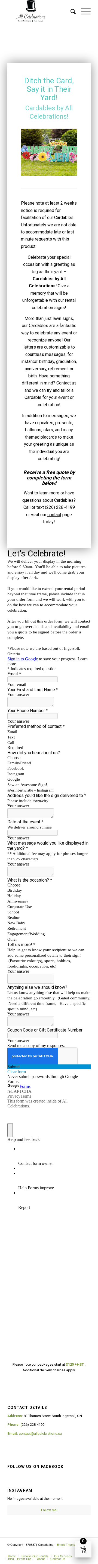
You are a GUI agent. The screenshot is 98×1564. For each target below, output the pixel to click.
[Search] (70, 11)
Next (65, 150)
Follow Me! (49, 1509)
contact (54, 514)
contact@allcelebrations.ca (40, 1433)
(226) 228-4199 (60, 507)
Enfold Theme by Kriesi (72, 1544)
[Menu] (83, 11)
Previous (33, 150)
